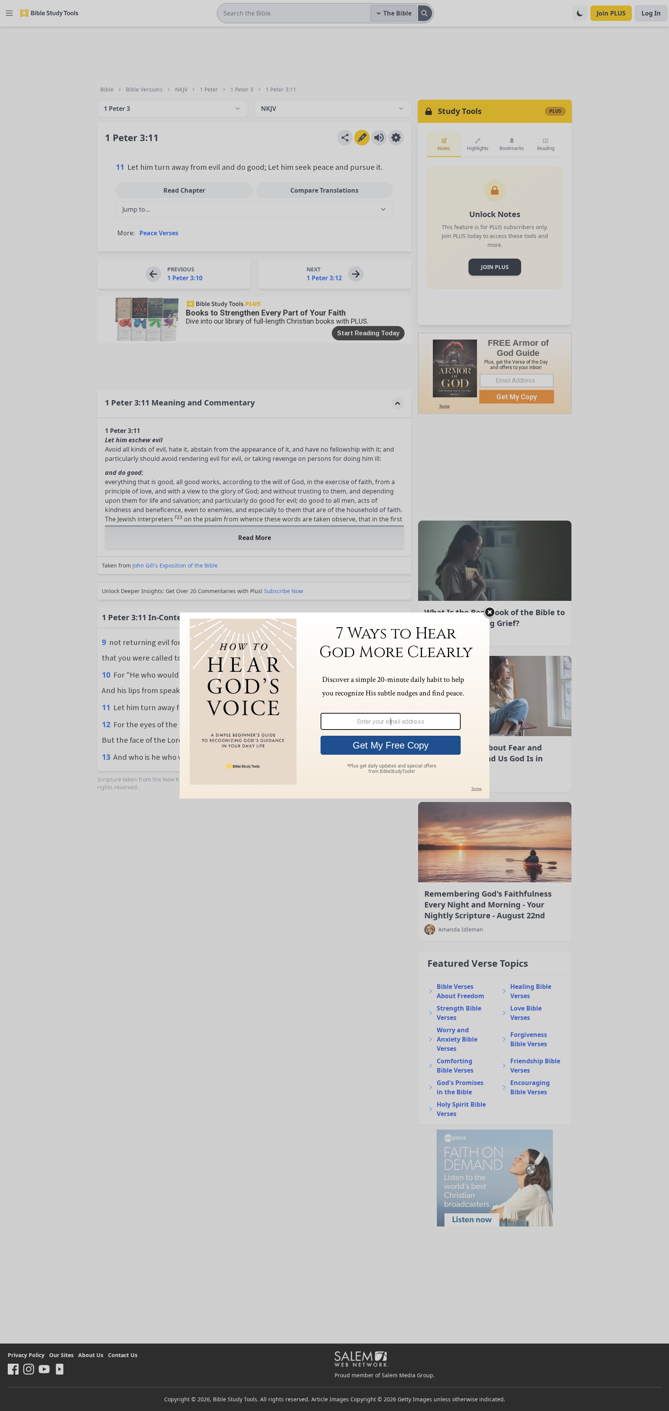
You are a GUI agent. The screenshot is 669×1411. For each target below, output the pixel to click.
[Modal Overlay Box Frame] (334, 705)
